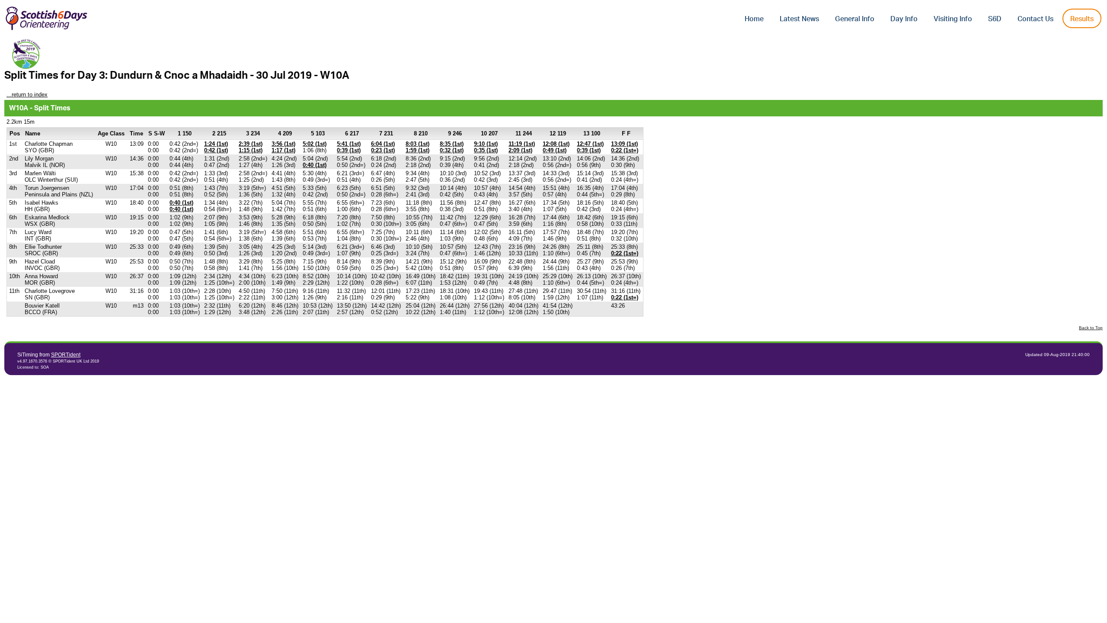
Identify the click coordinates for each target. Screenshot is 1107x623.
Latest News (799, 19)
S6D (994, 19)
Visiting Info (953, 19)
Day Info (904, 19)
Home (754, 19)
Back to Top (1091, 327)
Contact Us (1035, 19)
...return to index (27, 94)
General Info (854, 19)
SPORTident (65, 355)
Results (1082, 19)
